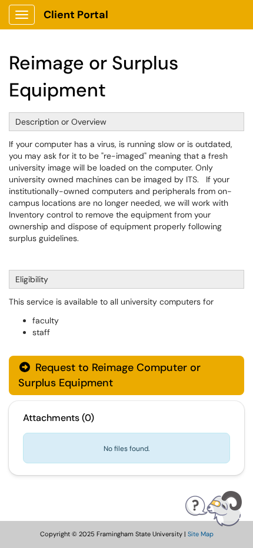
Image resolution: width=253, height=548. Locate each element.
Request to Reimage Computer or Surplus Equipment (109, 374)
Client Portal (76, 15)
